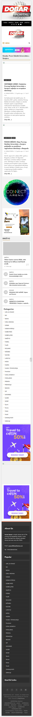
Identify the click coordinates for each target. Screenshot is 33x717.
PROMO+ (7, 381)
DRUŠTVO (11, 22)
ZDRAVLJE (7, 421)
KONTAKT (13, 705)
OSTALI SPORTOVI (10, 375)
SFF (6, 391)
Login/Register (12, 707)
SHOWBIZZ (8, 394)
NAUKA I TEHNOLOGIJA (11, 368)
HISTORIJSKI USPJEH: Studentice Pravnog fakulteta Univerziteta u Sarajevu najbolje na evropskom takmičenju (15, 87)
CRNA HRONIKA (9, 322)
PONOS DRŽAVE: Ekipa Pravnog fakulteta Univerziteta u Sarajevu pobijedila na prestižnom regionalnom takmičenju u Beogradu (16, 145)
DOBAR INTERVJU (9, 328)
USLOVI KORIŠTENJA (17, 712)
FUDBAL (7, 342)
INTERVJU (6, 705)
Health (6, 345)
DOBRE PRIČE (7, 80)
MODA (7, 361)
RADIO (26, 710)
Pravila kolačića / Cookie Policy (13, 710)
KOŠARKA (7, 352)
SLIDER (13, 138)
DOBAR (5, 22)
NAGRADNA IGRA (16, 709)
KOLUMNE (11, 290)
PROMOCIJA (8, 385)
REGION (7, 388)
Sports (6, 404)
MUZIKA (7, 365)
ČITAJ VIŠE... (7, 119)
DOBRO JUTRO (9, 335)
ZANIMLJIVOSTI (9, 418)
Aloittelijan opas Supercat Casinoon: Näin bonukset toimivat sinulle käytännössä (19, 285)
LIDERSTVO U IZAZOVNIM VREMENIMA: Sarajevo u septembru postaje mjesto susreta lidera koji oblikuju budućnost (19, 304)
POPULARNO (8, 378)
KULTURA (7, 355)
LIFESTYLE (26, 22)
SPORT (21, 22)
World (6, 414)
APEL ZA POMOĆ (9, 312)
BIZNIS (7, 319)
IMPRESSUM (25, 703)
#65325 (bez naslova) (16, 701)
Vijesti (25, 712)
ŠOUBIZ (17, 22)
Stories (6, 408)
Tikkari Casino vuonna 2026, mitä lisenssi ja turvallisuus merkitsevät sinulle (15, 262)
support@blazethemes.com (15, 546)
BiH (6, 315)
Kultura (20, 705)
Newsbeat (7, 371)
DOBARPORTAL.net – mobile (12, 703)
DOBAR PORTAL (10, 93)
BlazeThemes (21, 698)
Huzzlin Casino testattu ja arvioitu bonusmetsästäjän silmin (18, 275)
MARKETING (21, 707)
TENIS (6, 411)
